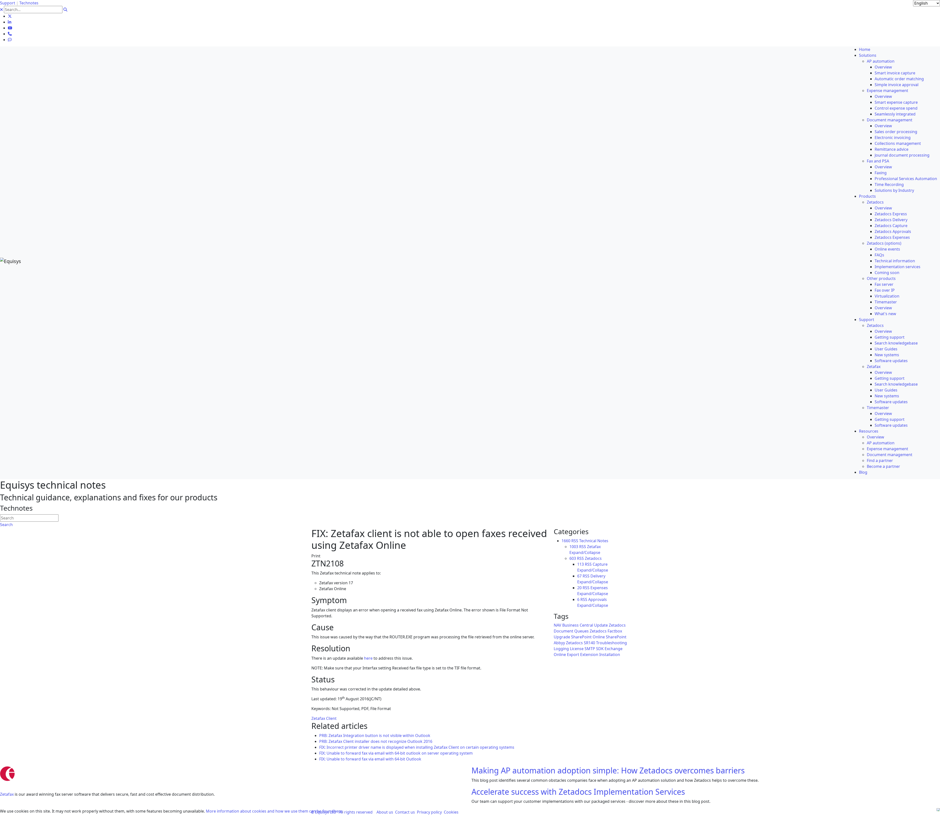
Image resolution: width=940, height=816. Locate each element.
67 (579, 576)
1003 (573, 546)
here (368, 658)
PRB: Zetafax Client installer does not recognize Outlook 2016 (375, 741)
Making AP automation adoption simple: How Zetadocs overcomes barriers (608, 770)
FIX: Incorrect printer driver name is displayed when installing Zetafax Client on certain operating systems (416, 747)
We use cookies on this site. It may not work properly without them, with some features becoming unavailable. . (171, 811)
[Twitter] (10, 16)
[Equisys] (10, 260)
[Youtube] (10, 28)
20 (579, 587)
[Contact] (10, 33)
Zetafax (7, 794)
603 (572, 558)
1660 (566, 540)
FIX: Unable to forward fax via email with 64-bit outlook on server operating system (396, 753)
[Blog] (10, 39)
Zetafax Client (324, 718)
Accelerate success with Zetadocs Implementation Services (578, 791)
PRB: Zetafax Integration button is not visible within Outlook (374, 735)
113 (580, 564)
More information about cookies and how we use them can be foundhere (274, 811)
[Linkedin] (9, 22)
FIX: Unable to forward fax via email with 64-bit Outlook (370, 759)
